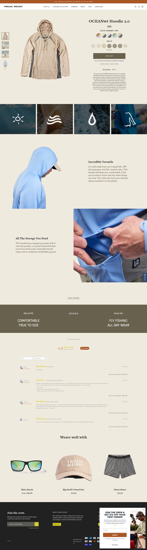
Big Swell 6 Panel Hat (73, 489)
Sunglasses (99, 7)
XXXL (125, 46)
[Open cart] (142, 6)
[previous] (5, 30)
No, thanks (115, 545)
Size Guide (109, 50)
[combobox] (26, 358)
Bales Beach (27, 489)
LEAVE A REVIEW (114, 64)
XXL (120, 46)
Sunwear (74, 7)
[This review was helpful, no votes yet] (123, 374)
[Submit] (37, 524)
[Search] (139, 6)
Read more (52, 408)
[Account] (135, 6)
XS (93, 46)
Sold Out (109, 56)
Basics (83, 7)
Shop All (46, 7)
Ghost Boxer (120, 489)
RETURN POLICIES (104, 64)
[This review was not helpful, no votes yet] (125, 374)
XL (114, 46)
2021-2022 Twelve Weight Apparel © (77, 541)
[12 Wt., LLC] (13, 6)
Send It (114, 535)
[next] (5, 68)
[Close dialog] (143, 509)
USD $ (8, 540)
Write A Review (84, 348)
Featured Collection (60, 7)
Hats (90, 7)
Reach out (57, 524)
